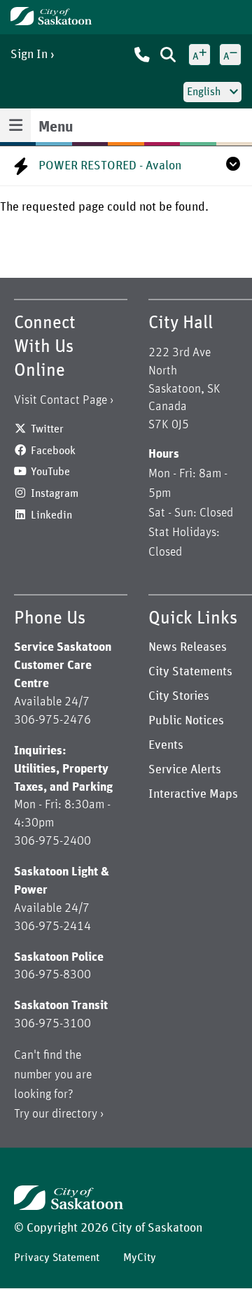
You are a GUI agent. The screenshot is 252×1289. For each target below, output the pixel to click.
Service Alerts (184, 769)
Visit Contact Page (60, 400)
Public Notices (186, 720)
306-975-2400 (52, 841)
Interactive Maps (193, 794)
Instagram (54, 493)
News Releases (187, 647)
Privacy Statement (56, 1257)
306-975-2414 (52, 926)
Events (165, 745)
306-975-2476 (52, 720)
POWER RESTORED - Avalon (109, 166)
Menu (55, 127)
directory (74, 1114)
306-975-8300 (52, 974)
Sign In (29, 54)
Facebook (53, 450)
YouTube (50, 471)
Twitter (47, 429)
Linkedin (51, 515)
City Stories (178, 696)
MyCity (139, 1257)
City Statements (190, 671)
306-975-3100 (52, 1023)
